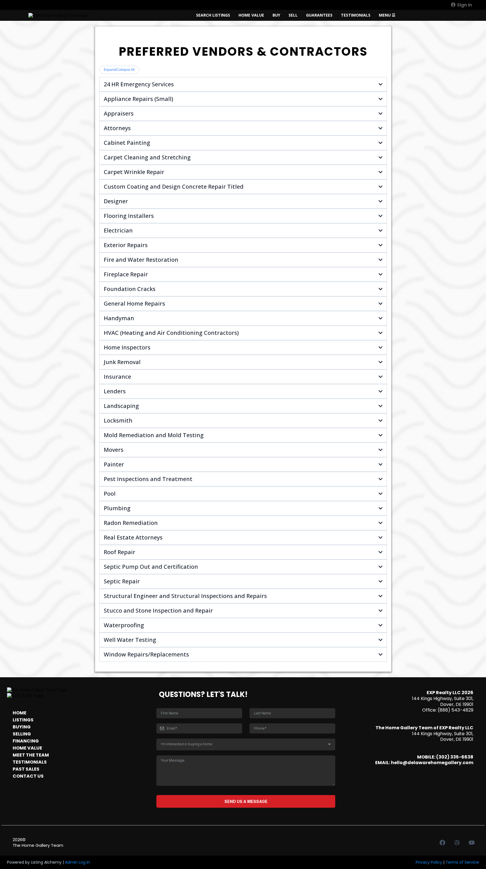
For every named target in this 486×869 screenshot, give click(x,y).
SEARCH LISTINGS (213, 15)
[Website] (457, 842)
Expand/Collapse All (119, 70)
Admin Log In (77, 862)
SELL (293, 15)
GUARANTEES (319, 15)
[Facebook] (442, 842)
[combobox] (245, 744)
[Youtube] (471, 842)
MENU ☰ (387, 15)
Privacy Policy (429, 862)
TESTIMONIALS (355, 15)
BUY (276, 15)
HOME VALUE (251, 15)
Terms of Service (462, 862)
